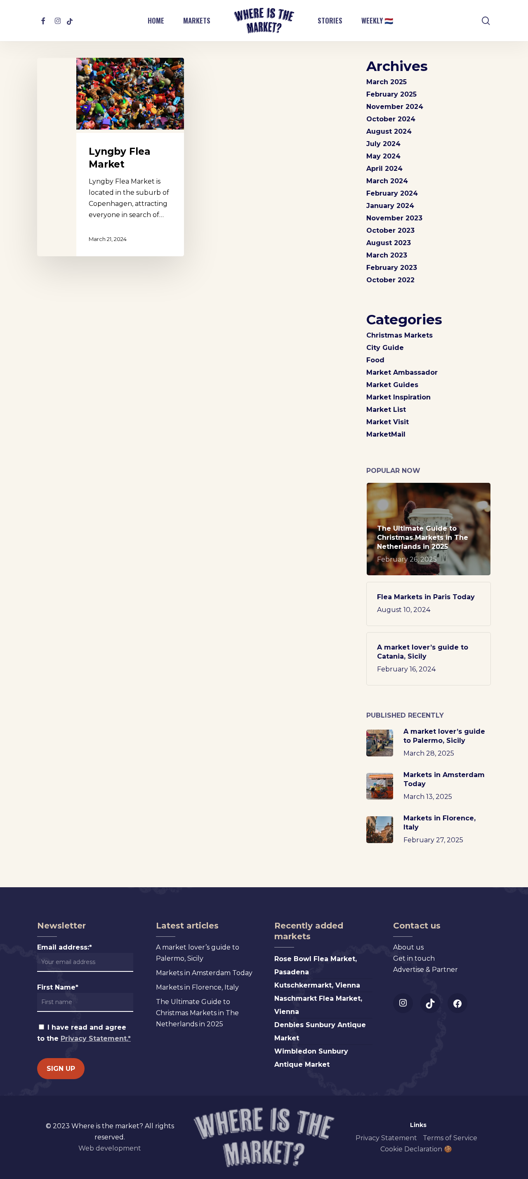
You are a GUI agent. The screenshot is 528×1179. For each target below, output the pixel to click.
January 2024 (390, 206)
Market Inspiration (398, 397)
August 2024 (389, 131)
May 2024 (383, 156)
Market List (386, 409)
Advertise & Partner (425, 969)
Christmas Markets (399, 335)
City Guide (385, 348)
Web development (109, 1148)
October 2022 (390, 280)
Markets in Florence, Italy (197, 987)
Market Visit (387, 422)
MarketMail (385, 434)
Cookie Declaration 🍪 (416, 1149)
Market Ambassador (402, 372)
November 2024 (394, 107)
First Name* (57, 987)
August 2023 (388, 243)
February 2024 (392, 193)
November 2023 (394, 218)
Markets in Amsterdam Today (204, 973)
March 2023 (386, 255)
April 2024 (384, 168)
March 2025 (386, 82)
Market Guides (392, 385)
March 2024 (387, 181)
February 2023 (391, 268)
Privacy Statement (386, 1138)
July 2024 (383, 144)
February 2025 (391, 94)
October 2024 (390, 119)
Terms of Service (450, 1138)
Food (375, 360)
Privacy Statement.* (96, 1038)
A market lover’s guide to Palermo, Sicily (197, 952)
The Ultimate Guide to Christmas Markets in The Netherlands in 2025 (197, 1013)
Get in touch (414, 958)
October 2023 (390, 230)
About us (408, 947)
